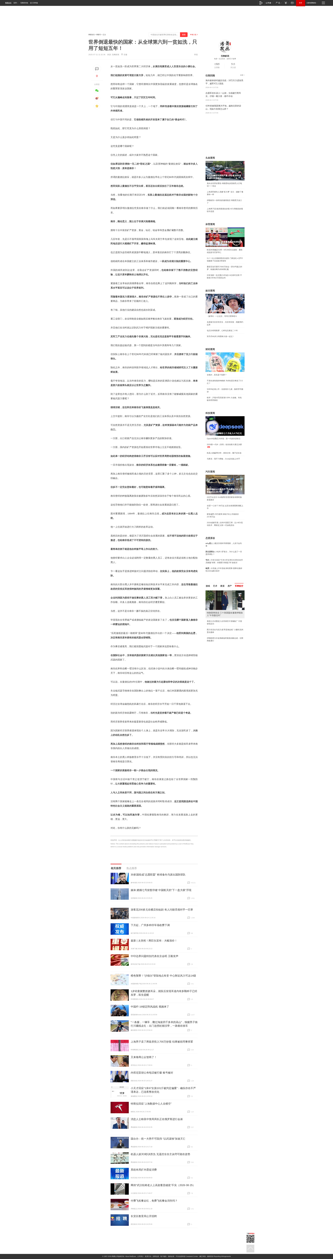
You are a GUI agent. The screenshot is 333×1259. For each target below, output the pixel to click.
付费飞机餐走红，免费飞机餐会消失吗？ (154, 1200)
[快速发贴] (97, 69)
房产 (230, 586)
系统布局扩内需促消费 (144, 1169)
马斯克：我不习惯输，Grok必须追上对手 (223, 459)
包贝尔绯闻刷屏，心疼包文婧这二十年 (222, 330)
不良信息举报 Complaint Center (187, 1256)
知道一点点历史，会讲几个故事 (225, 59)
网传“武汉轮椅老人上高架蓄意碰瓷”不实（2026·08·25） (163, 1185)
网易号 (98, 35)
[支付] (286, 3)
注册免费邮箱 (311, 3)
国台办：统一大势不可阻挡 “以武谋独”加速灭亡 (158, 1138)
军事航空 (239, 586)
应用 (15, 3)
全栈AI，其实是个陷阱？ (217, 375)
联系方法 (148, 1256)
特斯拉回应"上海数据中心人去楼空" (151, 1103)
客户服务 (163, 1256)
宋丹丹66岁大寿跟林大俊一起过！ (220, 336)
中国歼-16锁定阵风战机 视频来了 (150, 1006)
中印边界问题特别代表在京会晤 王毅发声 (154, 956)
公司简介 (140, 1256)
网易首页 (8, 3)
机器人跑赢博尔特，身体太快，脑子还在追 (224, 453)
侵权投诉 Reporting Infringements (219, 1256)
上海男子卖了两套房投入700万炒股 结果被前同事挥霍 (162, 1041)
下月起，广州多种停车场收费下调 (150, 925)
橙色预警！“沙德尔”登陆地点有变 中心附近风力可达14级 (163, 975)
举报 (196, 54)
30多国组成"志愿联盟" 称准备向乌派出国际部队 (158, 874)
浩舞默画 (115, 55)
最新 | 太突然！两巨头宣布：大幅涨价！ (154, 940)
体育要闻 (210, 224)
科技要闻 (210, 413)
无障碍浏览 (24, 3)
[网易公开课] (269, 3)
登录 (300, 3)
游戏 (208, 586)
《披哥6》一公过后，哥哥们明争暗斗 (222, 316)
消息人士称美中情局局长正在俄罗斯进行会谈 (157, 1119)
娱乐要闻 (210, 290)
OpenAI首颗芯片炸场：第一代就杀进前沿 (223, 439)
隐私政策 (171, 1256)
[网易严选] (278, 3)
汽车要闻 (210, 471)
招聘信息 (156, 1256)
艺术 (215, 586)
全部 (241, 75)
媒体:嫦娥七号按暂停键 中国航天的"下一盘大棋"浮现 (161, 890)
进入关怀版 (34, 3)
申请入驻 (193, 34)
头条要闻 (210, 158)
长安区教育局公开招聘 (144, 1216)
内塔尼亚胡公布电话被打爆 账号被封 (152, 1072)
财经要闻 (210, 349)
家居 (222, 586)
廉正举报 (202, 1256)
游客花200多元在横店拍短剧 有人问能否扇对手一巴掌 (162, 909)
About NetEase (130, 1256)
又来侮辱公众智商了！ (144, 1057)
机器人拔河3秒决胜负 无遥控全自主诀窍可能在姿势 (160, 1154)
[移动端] (261, 3)
